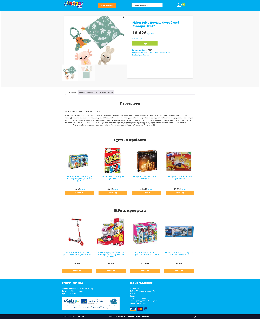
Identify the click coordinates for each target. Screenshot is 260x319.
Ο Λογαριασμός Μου (138, 298)
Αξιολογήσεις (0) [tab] (106, 92)
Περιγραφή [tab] (72, 92)
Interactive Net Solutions (138, 317)
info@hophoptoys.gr (76, 291)
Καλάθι (132, 293)
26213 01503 (71, 293)
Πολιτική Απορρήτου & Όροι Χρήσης (144, 301)
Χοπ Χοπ (80, 317)
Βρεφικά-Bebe (160, 52)
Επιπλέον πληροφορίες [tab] (88, 92)
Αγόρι (152, 52)
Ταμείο (132, 296)
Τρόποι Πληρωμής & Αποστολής (142, 291)
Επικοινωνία (134, 289)
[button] (124, 17)
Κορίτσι (168, 52)
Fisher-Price (145, 52)
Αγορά (144, 43)
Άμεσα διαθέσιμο (144, 55)
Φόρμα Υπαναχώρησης (139, 303)
